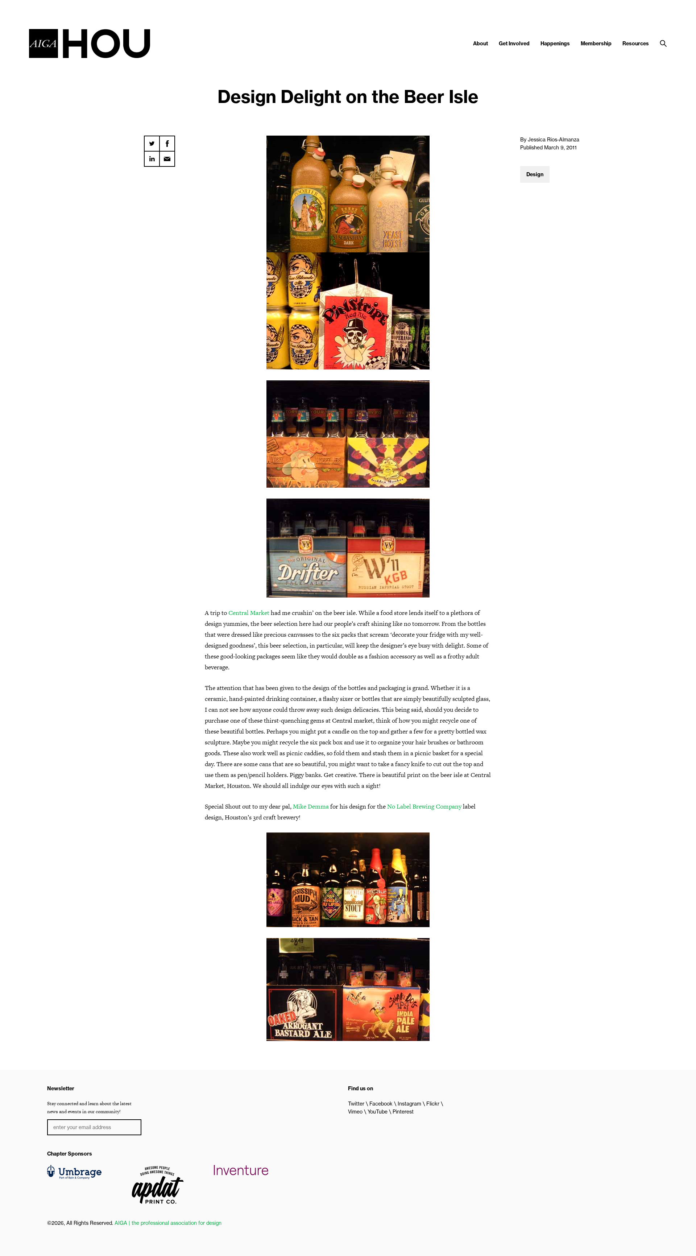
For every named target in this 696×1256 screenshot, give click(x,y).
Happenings (555, 43)
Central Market (248, 612)
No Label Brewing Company (424, 806)
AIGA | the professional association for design (168, 1223)
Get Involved (514, 43)
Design (534, 174)
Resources (635, 43)
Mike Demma (311, 806)
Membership (596, 43)
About (480, 43)
